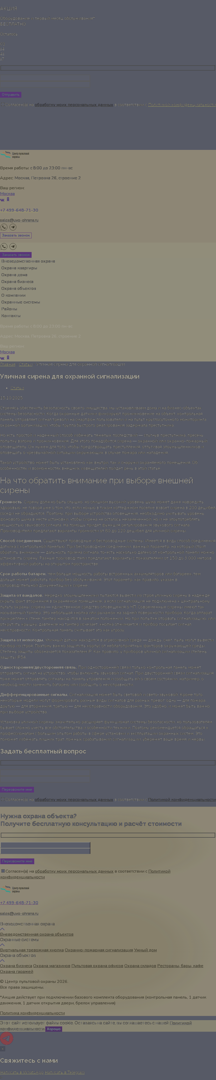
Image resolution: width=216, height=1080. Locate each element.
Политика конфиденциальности (32, 1013)
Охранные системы (20, 302)
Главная (7, 364)
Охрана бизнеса (17, 282)
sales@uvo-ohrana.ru (19, 220)
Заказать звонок (16, 235)
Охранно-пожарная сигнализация (99, 950)
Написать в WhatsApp (21, 1072)
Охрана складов (140, 966)
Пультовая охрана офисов (97, 966)
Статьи (25, 364)
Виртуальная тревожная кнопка (32, 950)
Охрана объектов (18, 288)
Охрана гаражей (16, 971)
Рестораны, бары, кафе (180, 966)
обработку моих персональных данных (74, 105)
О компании (13, 295)
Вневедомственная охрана (28, 261)
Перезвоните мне (17, 789)
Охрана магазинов (51, 966)
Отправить (10, 94)
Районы (9, 309)
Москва (7, 194)
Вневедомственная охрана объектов (36, 934)
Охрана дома (14, 275)
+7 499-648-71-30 (19, 903)
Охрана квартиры (19, 268)
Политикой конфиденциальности (182, 105)
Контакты (11, 316)
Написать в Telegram (65, 1072)
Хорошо (54, 1029)
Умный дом (145, 950)
